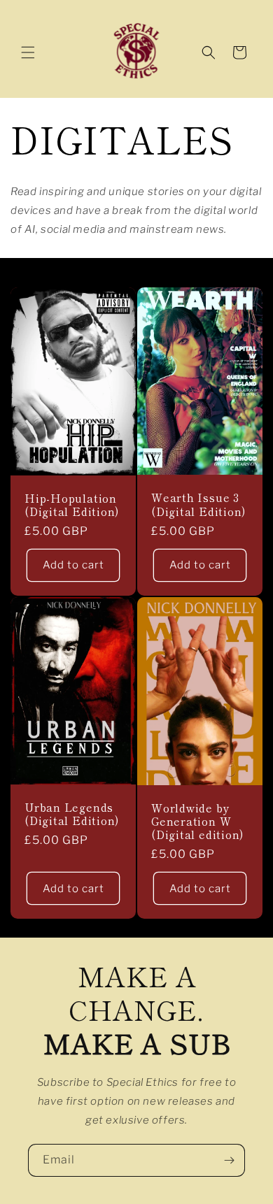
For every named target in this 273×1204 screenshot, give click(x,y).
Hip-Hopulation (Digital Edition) (71, 505)
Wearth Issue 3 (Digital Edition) (198, 505)
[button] (28, 52)
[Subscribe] (229, 1160)
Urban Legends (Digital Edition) (71, 814)
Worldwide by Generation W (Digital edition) (197, 821)
